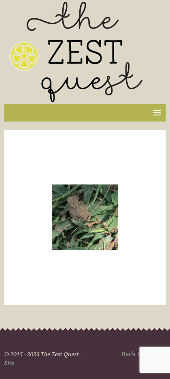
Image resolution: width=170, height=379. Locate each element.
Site (9, 363)
